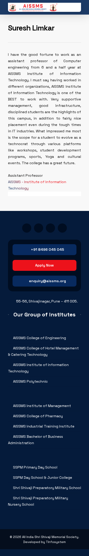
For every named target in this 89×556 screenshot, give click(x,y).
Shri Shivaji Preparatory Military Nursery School (38, 501)
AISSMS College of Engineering (39, 338)
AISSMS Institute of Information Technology (38, 368)
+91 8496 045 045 (47, 249)
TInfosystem (56, 542)
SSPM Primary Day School (35, 467)
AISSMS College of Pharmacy (38, 416)
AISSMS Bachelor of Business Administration (35, 439)
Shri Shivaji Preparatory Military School (47, 487)
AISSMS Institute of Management (42, 405)
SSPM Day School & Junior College (42, 477)
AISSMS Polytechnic (30, 381)
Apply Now (44, 265)
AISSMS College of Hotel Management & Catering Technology (43, 351)
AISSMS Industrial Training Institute (43, 426)
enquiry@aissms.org (47, 281)
